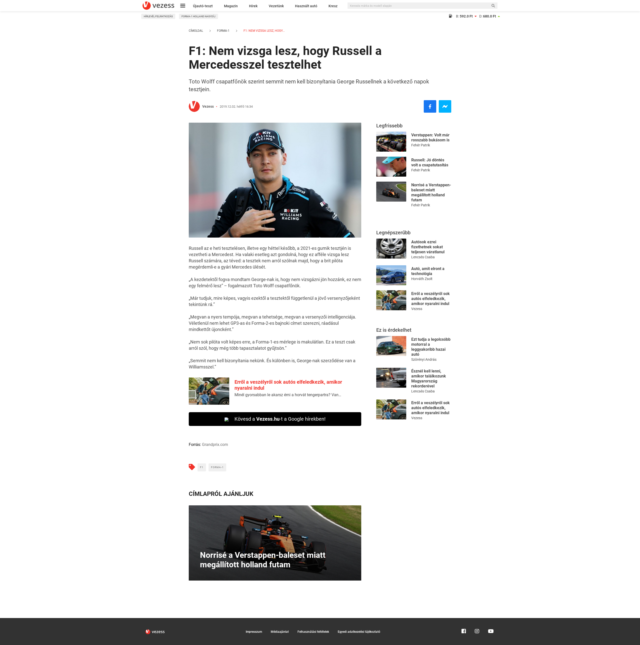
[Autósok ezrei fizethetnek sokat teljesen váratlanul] (391, 248)
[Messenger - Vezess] (445, 106)
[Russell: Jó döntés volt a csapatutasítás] (391, 166)
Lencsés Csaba (423, 257)
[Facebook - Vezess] (430, 106)
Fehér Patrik (420, 145)
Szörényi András (423, 359)
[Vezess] (158, 5)
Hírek (253, 6)
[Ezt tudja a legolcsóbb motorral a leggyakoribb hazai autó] (391, 345)
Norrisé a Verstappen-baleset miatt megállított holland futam (431, 192)
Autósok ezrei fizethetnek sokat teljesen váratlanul (427, 247)
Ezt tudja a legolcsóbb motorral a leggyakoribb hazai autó (430, 347)
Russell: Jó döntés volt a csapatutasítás (429, 162)
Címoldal (196, 30)
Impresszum (254, 632)
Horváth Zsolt (421, 279)
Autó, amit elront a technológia (427, 271)
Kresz (333, 6)
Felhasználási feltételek (313, 632)
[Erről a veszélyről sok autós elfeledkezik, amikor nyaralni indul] (391, 300)
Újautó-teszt (203, 6)
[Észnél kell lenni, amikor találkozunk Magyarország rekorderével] (391, 377)
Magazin (231, 6)
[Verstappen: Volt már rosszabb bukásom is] (391, 141)
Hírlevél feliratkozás (158, 16)
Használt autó (306, 6)
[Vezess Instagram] (477, 620)
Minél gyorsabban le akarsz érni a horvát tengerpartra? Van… (287, 394)
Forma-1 (223, 30)
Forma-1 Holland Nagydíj (199, 16)
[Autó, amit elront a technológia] (391, 275)
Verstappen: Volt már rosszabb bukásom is (430, 137)
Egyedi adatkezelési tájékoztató (359, 632)
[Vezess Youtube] (490, 620)
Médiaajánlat (280, 632)
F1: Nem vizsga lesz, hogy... (264, 30)
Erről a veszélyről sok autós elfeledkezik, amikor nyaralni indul (430, 298)
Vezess (208, 106)
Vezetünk (276, 6)
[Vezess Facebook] (464, 620)
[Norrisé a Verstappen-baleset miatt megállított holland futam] (391, 191)
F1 (202, 467)
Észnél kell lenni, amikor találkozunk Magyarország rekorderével (428, 378)
